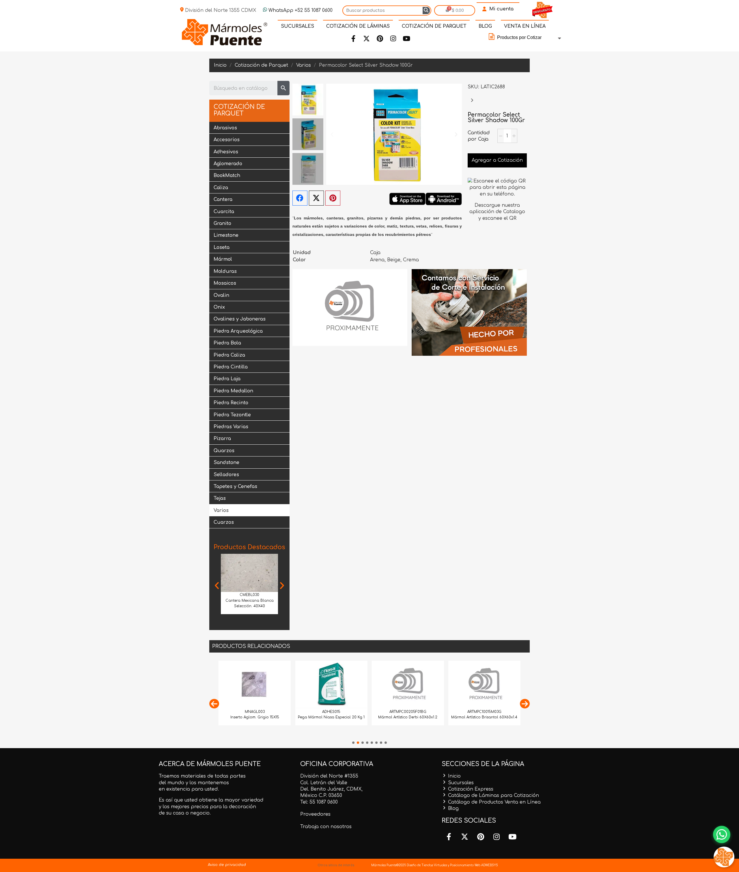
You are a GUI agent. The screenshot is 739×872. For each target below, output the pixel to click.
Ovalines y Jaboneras (240, 319)
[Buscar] (426, 10)
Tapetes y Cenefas (235, 486)
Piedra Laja (227, 378)
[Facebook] (353, 38)
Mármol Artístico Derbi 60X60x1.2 (407, 717)
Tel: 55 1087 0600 (319, 802)
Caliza (221, 187)
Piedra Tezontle (232, 415)
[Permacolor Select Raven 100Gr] (472, 103)
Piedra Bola (227, 343)
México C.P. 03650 (321, 795)
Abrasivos (225, 128)
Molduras (225, 271)
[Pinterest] (380, 38)
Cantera (223, 199)
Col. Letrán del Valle (323, 782)
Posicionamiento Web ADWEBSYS (474, 865)
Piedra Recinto (231, 402)
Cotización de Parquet (239, 110)
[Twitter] (366, 38)
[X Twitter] (316, 198)
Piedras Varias (231, 426)
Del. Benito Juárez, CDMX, (331, 789)
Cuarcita (224, 211)
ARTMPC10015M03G (484, 712)
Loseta (221, 247)
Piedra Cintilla (231, 367)
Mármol (223, 259)
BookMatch (227, 175)
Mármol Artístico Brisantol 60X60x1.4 (484, 717)
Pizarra (222, 438)
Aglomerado (228, 163)
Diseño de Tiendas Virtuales (426, 865)
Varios (221, 510)
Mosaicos (225, 283)
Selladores (226, 474)
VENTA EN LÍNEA (525, 26)
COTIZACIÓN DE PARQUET (434, 26)
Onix (219, 307)
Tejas (220, 498)
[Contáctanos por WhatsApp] (721, 834)
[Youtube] (406, 38)
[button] (216, 585)
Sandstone (226, 462)
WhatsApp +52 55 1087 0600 (300, 10)
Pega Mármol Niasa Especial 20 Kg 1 (331, 717)
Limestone (226, 235)
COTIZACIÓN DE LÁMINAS (358, 26)
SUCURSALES (297, 26)
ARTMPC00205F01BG (407, 712)
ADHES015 (331, 712)
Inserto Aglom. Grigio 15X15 (254, 717)
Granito (222, 223)
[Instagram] (393, 38)
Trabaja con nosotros (326, 826)
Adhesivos (226, 151)
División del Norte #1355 (329, 776)
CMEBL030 (249, 595)
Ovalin (221, 295)
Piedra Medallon (233, 391)
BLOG (485, 26)
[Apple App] (407, 198)
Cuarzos (224, 522)
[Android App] (444, 198)
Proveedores (315, 814)
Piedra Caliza (229, 355)
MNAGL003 (255, 712)
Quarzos (224, 450)
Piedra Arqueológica (238, 331)
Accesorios (227, 139)
